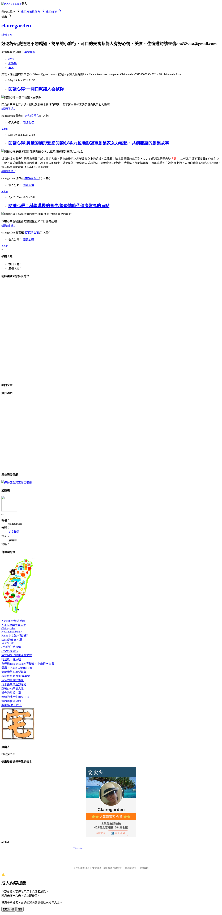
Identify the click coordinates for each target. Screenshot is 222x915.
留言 (36, 115)
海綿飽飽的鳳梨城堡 (13, 671)
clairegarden (16, 25)
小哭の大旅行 (9, 651)
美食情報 (29, 52)
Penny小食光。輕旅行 (14, 635)
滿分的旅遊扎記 (11, 692)
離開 (20, 909)
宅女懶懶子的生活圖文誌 (16, 655)
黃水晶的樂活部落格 (13, 684)
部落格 (12, 63)
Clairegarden (8, 628)
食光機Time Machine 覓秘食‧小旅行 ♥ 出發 (27, 663)
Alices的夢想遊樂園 (13, 620)
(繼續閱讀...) (8, 108)
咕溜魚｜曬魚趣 (11, 659)
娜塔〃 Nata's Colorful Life (16, 667)
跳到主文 (6, 34)
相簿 (11, 59)
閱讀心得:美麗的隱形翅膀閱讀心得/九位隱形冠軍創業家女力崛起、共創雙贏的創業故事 (88, 143)
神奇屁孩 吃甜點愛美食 (15, 676)
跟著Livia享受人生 (12, 688)
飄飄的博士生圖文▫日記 (15, 696)
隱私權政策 (130, 868)
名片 (11, 67)
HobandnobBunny (11, 631)
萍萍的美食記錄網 (12, 680)
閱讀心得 (28, 122)
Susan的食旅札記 (11, 639)
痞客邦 (28, 115)
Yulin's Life (7, 643)
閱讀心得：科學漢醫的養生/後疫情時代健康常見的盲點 (58, 205)
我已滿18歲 (8, 909)
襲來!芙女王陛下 (11, 705)
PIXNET (85, 868)
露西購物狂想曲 (11, 701)
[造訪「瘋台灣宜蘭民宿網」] (16, 482)
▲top (4, 128)
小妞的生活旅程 (11, 646)
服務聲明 (143, 868)
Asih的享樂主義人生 (13, 625)
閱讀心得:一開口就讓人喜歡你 (36, 89)
